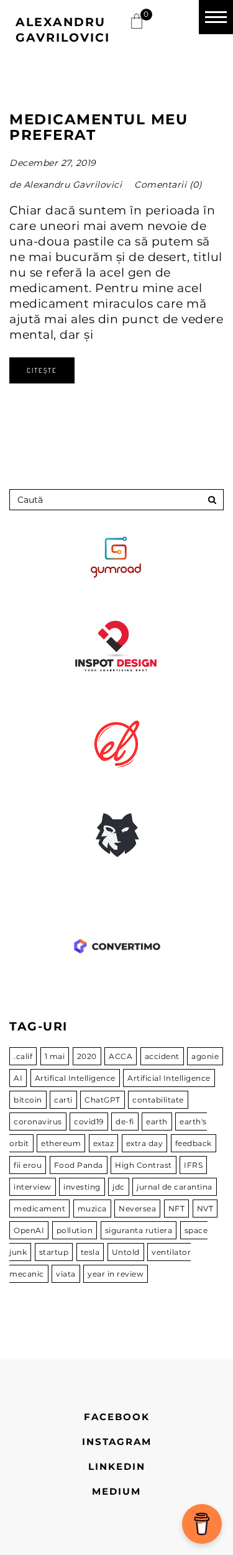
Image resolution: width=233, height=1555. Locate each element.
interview (33, 1186)
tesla (90, 1252)
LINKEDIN (116, 1466)
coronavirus (38, 1121)
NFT (176, 1208)
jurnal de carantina (174, 1186)
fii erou (28, 1165)
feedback (193, 1143)
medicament (39, 1208)
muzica (92, 1208)
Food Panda (78, 1165)
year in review (116, 1273)
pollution (75, 1230)
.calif (23, 1056)
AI (18, 1078)
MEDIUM (116, 1491)
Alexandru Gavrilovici (73, 184)
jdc (118, 1186)
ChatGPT (103, 1099)
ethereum (61, 1143)
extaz (103, 1143)
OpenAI (29, 1230)
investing (82, 1186)
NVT (205, 1208)
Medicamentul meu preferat (98, 127)
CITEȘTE (42, 370)
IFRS (193, 1165)
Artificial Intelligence (169, 1078)
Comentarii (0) (168, 184)
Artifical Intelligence (75, 1078)
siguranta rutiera (139, 1230)
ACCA (120, 1056)
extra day (144, 1143)
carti (63, 1099)
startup (54, 1252)
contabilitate (158, 1099)
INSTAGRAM (117, 1441)
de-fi (125, 1121)
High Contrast (143, 1165)
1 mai (55, 1056)
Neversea (137, 1208)
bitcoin (28, 1099)
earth (157, 1121)
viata (66, 1273)
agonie (205, 1056)
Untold (126, 1252)
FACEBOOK (117, 1417)
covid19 (89, 1121)
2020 (87, 1056)
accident (162, 1056)
